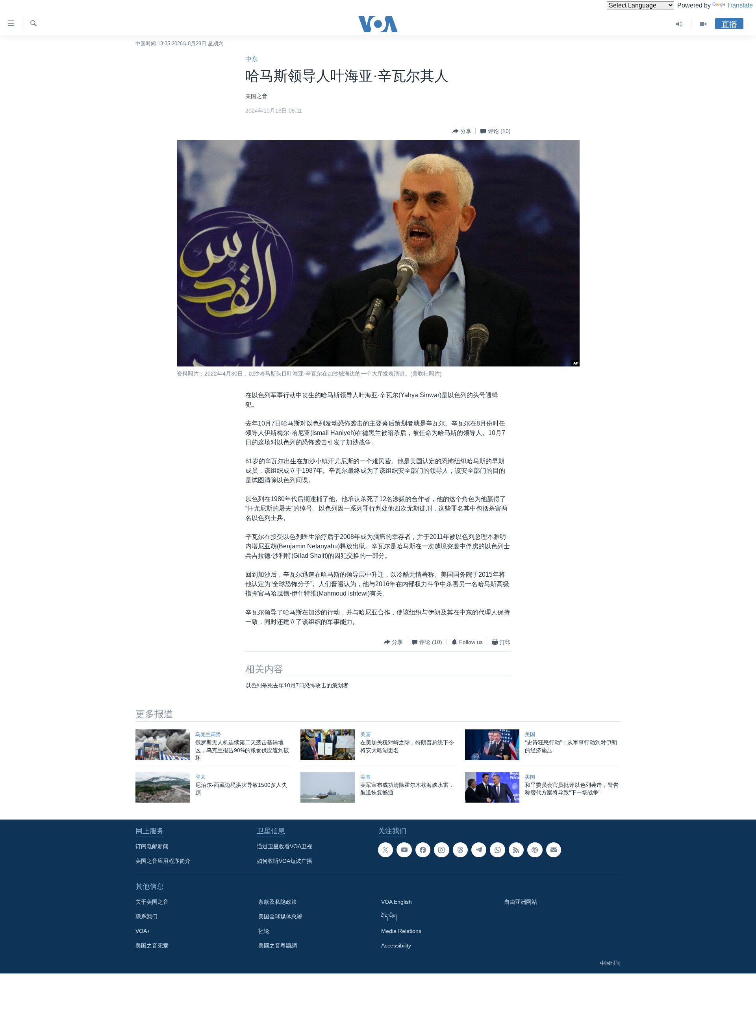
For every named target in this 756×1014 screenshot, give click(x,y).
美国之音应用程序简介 (163, 861)
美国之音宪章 (152, 945)
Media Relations (401, 931)
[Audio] (679, 24)
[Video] (703, 24)
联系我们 (146, 916)
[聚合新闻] (516, 849)
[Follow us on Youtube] (404, 849)
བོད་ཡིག (389, 916)
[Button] (461, 131)
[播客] (534, 849)
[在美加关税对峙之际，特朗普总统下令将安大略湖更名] (327, 744)
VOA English (396, 902)
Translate (740, 5)
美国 (365, 734)
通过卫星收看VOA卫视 (284, 846)
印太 (200, 777)
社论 (263, 931)
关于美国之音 (152, 902)
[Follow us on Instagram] (441, 849)
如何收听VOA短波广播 (284, 861)
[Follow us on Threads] (460, 849)
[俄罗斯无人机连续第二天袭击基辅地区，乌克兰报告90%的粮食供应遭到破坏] (162, 744)
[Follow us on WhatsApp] (497, 849)
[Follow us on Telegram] (478, 849)
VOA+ (142, 931)
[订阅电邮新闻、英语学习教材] (553, 849)
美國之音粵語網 (277, 945)
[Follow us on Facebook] (422, 849)
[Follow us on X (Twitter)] (385, 849)
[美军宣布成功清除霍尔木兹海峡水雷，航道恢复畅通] (327, 787)
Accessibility (396, 945)
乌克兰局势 (208, 734)
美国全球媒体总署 (280, 916)
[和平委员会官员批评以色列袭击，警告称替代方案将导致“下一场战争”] (492, 787)
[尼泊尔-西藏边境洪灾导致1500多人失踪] (162, 787)
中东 (251, 59)
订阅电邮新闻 (152, 846)
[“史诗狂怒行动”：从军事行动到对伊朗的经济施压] (492, 744)
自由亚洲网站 (520, 902)
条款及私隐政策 (277, 902)
